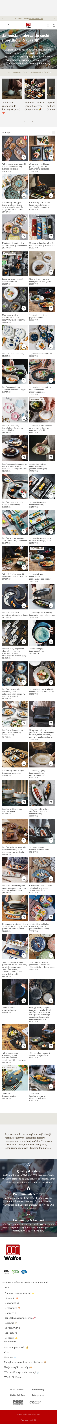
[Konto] (48, 25)
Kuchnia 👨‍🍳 (11, 1323)
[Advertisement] (28, 8)
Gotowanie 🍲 (12, 1303)
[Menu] (3, 25)
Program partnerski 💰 (16, 1347)
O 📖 (6, 1352)
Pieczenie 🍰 (11, 1298)
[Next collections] (32, 121)
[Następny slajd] (54, 19)
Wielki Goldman (13, 1377)
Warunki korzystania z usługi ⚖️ (21, 1372)
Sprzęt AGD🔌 (12, 1327)
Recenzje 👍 (11, 1338)
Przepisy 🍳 (11, 1332)
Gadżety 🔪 (11, 1313)
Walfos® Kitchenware (31, 1414)
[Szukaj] (9, 25)
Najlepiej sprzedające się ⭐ (19, 1293)
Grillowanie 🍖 (13, 1308)
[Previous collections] (25, 121)
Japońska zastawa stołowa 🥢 (20, 1318)
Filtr (7, 132)
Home (8, 72)
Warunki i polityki (28, 1420)
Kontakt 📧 (10, 1357)
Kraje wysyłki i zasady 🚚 (18, 1367)
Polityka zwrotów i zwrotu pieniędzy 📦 (25, 1362)
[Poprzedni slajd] (3, 19)
